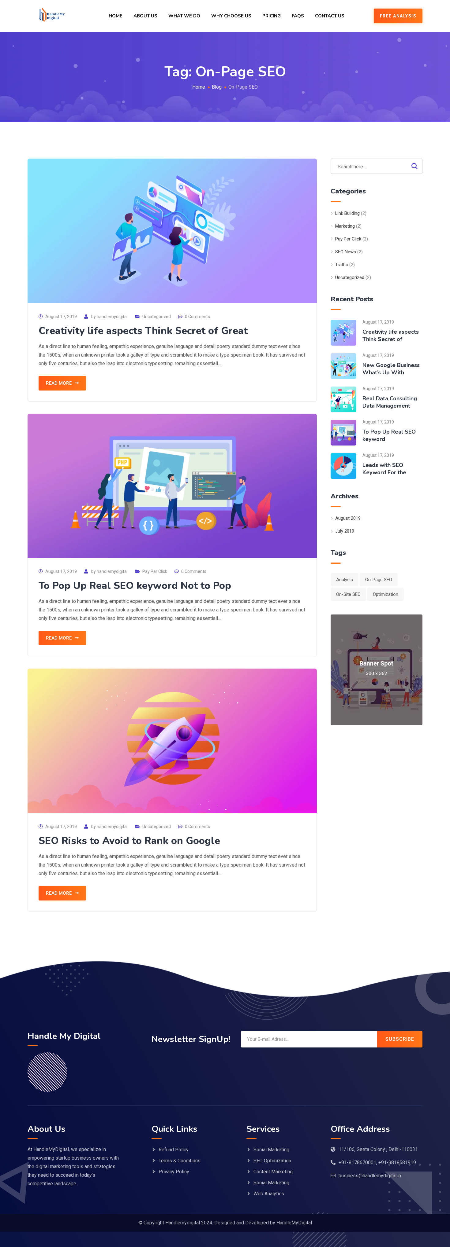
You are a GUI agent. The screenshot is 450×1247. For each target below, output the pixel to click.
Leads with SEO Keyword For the (384, 468)
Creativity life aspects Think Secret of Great (143, 330)
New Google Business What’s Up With (391, 368)
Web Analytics (268, 1194)
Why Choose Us (231, 16)
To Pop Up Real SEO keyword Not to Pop (135, 585)
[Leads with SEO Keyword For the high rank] (343, 465)
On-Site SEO (348, 594)
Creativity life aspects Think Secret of (390, 335)
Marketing (345, 226)
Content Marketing (273, 1172)
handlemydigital (112, 316)
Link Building (347, 213)
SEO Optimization (272, 1161)
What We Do (184, 16)
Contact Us (329, 16)
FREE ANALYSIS (398, 15)
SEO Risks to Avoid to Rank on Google (129, 840)
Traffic (341, 264)
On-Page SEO (378, 579)
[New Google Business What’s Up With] (343, 366)
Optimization (385, 594)
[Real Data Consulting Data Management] (343, 399)
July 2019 (344, 531)
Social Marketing (271, 1150)
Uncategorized (156, 316)
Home (115, 16)
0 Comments (197, 316)
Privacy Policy (174, 1172)
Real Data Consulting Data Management (389, 402)
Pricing (271, 16)
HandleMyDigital (294, 1223)
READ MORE (59, 383)
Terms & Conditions (180, 1161)
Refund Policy (174, 1150)
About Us (145, 16)
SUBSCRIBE (399, 1039)
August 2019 (348, 518)
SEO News (345, 252)
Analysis (344, 579)
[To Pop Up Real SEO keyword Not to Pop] (343, 432)
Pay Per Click (154, 571)
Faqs (298, 16)
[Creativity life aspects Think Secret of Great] (343, 332)
